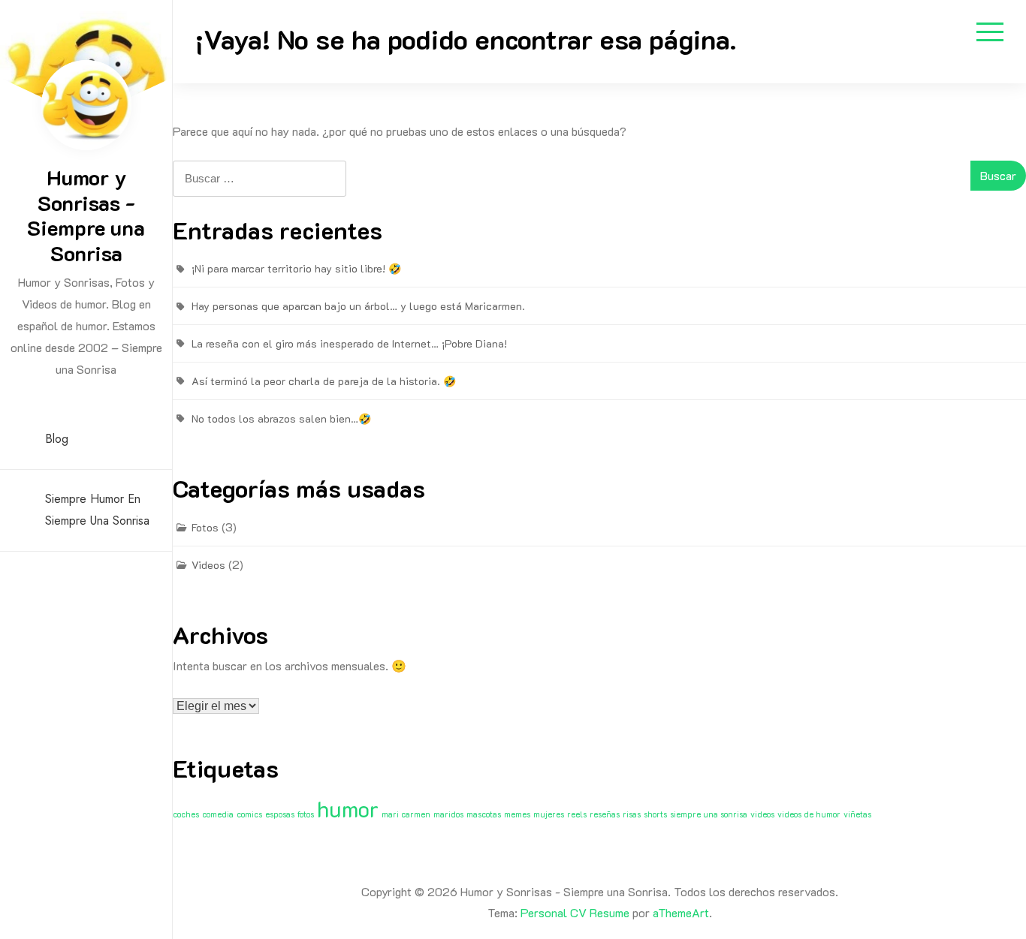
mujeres (548, 814)
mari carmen (406, 814)
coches (186, 814)
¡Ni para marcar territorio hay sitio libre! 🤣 (296, 268)
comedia (218, 814)
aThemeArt (681, 912)
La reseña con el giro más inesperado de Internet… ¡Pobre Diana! (349, 343)
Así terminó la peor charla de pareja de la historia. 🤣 (324, 381)
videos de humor (808, 814)
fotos (305, 814)
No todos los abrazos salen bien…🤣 (281, 418)
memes (517, 814)
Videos (208, 565)
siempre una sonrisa (708, 814)
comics (249, 814)
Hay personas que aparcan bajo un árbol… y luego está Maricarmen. (358, 306)
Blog (56, 438)
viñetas (857, 814)
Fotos (205, 527)
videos (762, 814)
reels (577, 814)
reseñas (605, 814)
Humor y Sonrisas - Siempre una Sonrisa (86, 215)
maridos (448, 814)
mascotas (483, 814)
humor (348, 808)
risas (632, 814)
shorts (655, 814)
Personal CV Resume (575, 912)
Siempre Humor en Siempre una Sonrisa (97, 509)
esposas (279, 814)
